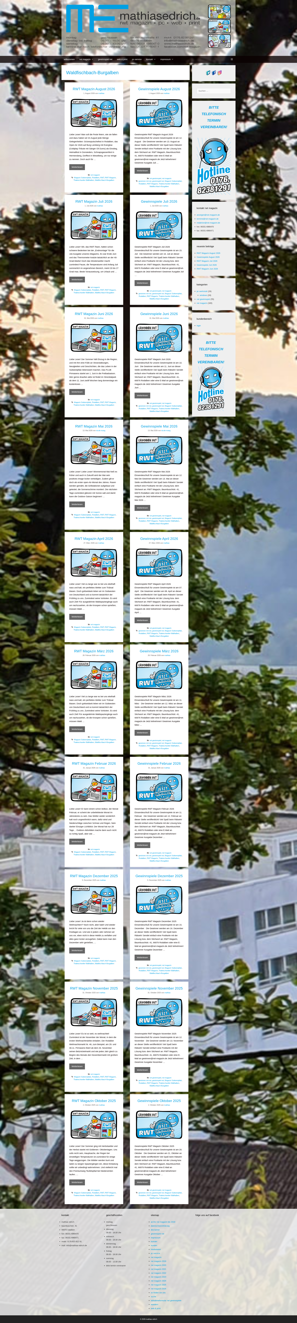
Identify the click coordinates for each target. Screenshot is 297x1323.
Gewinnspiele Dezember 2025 (159, 876)
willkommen (69, 59)
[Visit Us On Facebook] (214, 75)
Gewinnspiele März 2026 (159, 651)
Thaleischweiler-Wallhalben (84, 180)
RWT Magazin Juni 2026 (94, 314)
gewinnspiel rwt (105, 59)
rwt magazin (85, 59)
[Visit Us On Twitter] (208, 75)
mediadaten (156, 1249)
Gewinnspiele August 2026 (159, 89)
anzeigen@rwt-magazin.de (208, 215)
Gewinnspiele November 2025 (159, 988)
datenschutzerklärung (160, 1226)
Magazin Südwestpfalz (82, 178)
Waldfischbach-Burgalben (104, 180)
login (199, 326)
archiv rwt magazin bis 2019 (163, 1222)
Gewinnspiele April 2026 (159, 539)
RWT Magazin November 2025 (94, 988)
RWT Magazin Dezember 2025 (94, 876)
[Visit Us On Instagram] (219, 75)
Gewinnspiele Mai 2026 (159, 426)
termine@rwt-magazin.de (207, 219)
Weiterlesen (77, 167)
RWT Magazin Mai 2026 (94, 426)
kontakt (149, 59)
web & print (122, 59)
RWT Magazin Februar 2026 (94, 763)
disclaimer (155, 1230)
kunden (154, 1245)
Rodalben (95, 178)
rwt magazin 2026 (158, 1289)
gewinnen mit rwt (145, 181)
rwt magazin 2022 (158, 1273)
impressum (165, 59)
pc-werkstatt (202, 291)
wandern (154, 1304)
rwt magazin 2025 (158, 1285)
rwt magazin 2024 (158, 1281)
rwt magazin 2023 (158, 1277)
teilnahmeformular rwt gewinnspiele (166, 1300)
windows (203, 295)
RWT (102, 178)
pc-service (137, 59)
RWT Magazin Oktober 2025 (94, 1101)
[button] (232, 59)
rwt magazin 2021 (158, 1269)
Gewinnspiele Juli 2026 (159, 201)
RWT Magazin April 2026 (94, 539)
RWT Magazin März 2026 (94, 651)
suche (153, 1297)
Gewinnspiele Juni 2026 (159, 314)
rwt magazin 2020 (158, 1265)
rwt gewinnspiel (155, 178)
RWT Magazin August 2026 (94, 89)
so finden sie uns (158, 1293)
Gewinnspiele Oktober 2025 (159, 1101)
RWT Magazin (110, 178)
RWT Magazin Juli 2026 (93, 201)
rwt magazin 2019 (158, 1261)
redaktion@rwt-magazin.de (208, 223)
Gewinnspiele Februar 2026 (159, 763)
